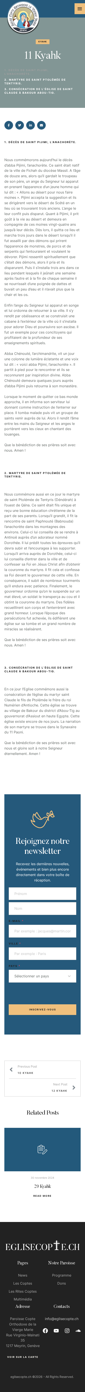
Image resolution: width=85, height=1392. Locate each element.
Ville (15, 943)
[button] (80, 8)
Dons (61, 1283)
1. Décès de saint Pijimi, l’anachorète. (26, 71)
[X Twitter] (19, 125)
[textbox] (41, 976)
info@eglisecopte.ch (61, 1319)
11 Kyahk (42, 56)
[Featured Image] (42, 1149)
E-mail (16, 921)
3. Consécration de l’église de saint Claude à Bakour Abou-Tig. (38, 90)
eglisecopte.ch (20, 1377)
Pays (14, 966)
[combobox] (42, 976)
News (22, 1275)
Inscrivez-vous (42, 1009)
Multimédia (23, 1299)
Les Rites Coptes (23, 1291)
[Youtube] (56, 1330)
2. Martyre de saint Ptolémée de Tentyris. (35, 81)
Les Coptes (22, 1283)
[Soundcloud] (78, 1330)
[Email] (41, 125)
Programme (61, 1275)
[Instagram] (67, 1330)
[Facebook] (8, 125)
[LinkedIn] (30, 125)
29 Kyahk (42, 1187)
